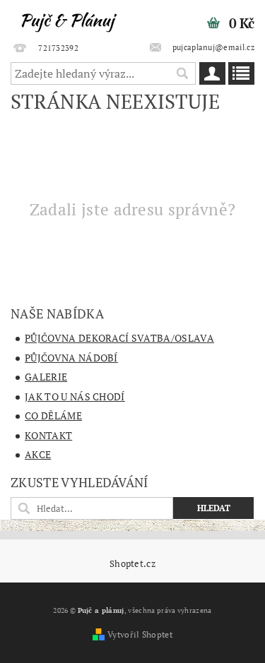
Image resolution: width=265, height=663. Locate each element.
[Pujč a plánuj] (66, 18)
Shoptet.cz (132, 563)
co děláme (53, 415)
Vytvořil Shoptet (139, 634)
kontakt (48, 435)
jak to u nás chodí (75, 396)
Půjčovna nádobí (71, 357)
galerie (46, 376)
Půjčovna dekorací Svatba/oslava (119, 338)
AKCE (38, 454)
